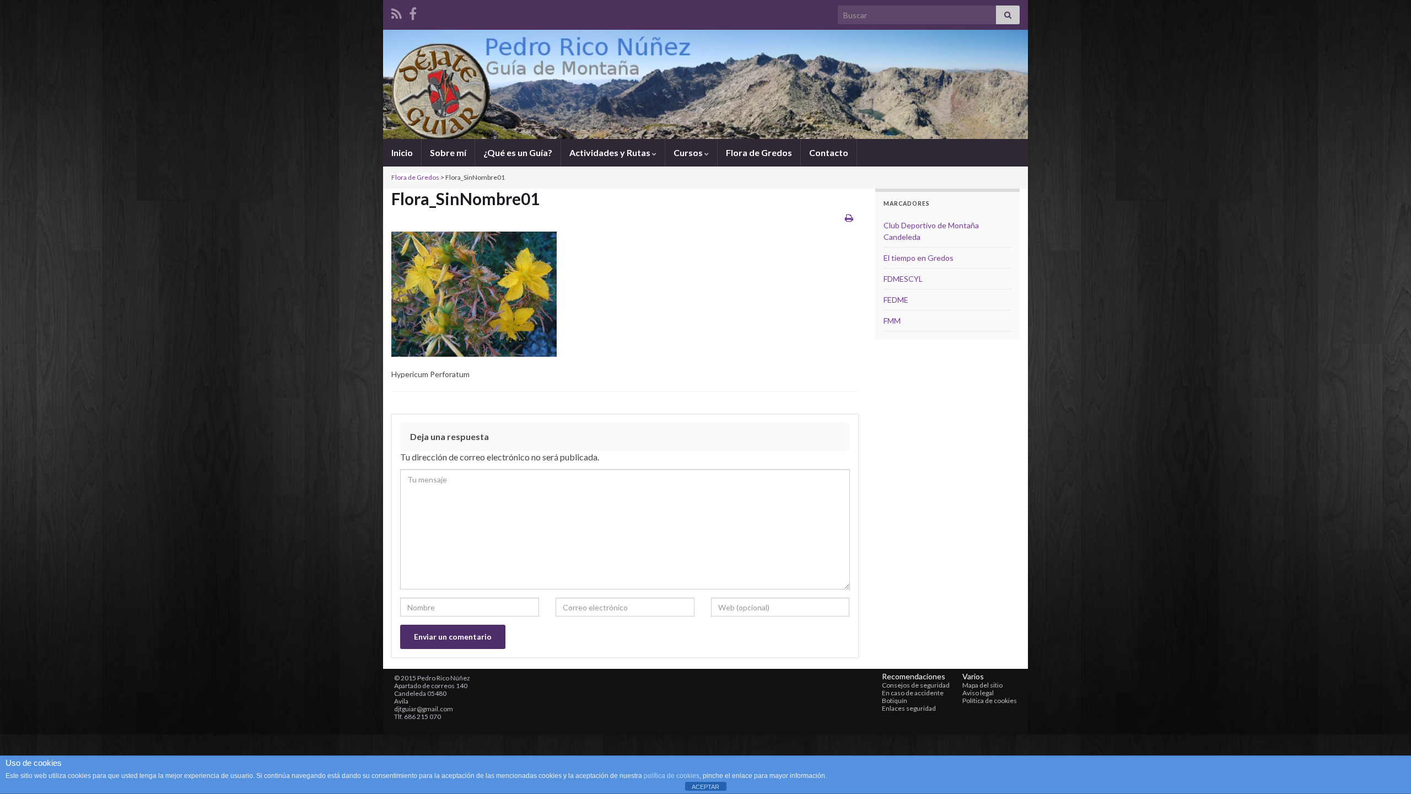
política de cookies (671, 776)
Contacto (828, 152)
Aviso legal (978, 693)
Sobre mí (448, 152)
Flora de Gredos (759, 152)
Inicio (402, 152)
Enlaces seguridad (909, 708)
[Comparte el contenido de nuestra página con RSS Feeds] (396, 12)
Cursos (689, 152)
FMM (892, 320)
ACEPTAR (705, 787)
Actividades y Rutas (610, 152)
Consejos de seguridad (916, 685)
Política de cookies (989, 700)
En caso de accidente (913, 693)
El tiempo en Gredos (919, 257)
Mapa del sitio (982, 685)
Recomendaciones (913, 676)
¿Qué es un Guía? (517, 152)
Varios (973, 676)
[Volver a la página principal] (705, 84)
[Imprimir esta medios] (849, 217)
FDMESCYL (903, 278)
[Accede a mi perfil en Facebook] (413, 12)
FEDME (896, 299)
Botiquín (894, 700)
